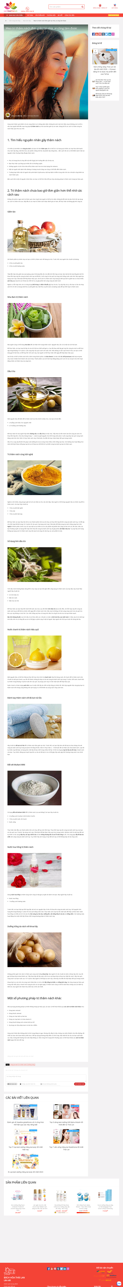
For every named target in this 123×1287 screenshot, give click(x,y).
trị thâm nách (22, 1064)
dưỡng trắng (31, 1064)
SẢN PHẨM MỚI (40, 15)
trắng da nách (14, 1064)
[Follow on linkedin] (110, 35)
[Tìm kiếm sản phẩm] (82, 7)
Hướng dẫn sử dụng (73, 1131)
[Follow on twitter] (106, 35)
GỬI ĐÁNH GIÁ (79, 1084)
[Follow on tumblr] (103, 35)
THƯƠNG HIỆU (51, 15)
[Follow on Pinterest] (100, 35)
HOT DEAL (30, 15)
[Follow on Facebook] (93, 35)
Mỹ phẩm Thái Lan (111, 50)
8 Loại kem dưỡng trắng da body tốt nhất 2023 (25, 1172)
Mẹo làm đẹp (74, 1106)
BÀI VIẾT (60, 15)
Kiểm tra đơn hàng (114, 15)
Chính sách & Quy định (11, 1284)
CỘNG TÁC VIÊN (69, 15)
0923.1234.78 (30, 11)
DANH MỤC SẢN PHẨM (16, 15)
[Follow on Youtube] (97, 35)
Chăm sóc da (33, 1105)
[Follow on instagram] (113, 35)
